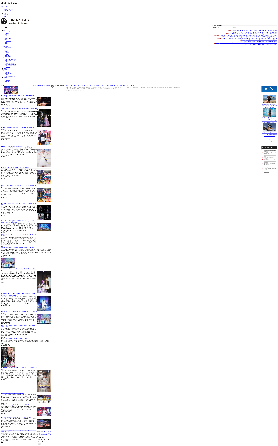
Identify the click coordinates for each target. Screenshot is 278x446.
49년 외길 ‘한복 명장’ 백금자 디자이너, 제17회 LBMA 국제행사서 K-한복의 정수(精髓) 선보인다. (249, 37)
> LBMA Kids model (46, 85)
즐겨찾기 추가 (7, 10)
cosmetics (8, 41)
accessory (8, 44)
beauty (5, 39)
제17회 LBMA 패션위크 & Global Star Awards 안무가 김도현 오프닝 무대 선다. (254, 32)
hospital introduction (11, 59)
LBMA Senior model (11, 65)
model (7, 33)
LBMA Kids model (10, 63)
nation (7, 72)
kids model (8, 38)
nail (7, 43)
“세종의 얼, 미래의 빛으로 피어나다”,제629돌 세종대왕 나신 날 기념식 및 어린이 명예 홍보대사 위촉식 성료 (246, 38)
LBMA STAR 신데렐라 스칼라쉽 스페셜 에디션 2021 (14, 338)
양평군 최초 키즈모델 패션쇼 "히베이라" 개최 (12, 393)
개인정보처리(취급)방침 (107, 85)
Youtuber (8, 35)
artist (7, 34)
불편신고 (86, 85)
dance (7, 51)
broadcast (8, 37)
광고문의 (80, 85)
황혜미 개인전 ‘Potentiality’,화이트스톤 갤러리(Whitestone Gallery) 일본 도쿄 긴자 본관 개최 (251, 33)
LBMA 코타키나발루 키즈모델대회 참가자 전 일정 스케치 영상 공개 (18, 417)
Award (5, 61)
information (9, 74)
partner (5, 69)
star (4, 30)
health (4, 58)
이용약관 (98, 85)
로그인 (5, 16)
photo (7, 55)
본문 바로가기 (4, 6)
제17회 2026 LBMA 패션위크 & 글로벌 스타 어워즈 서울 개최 (258, 40)
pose (7, 54)
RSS (4, 13)
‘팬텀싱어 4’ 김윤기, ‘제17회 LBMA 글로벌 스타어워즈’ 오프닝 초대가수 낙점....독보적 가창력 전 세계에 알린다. (245, 35)
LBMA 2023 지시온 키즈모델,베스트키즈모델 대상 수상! (15, 146)
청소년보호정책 (118, 85)
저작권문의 (92, 85)
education (5, 50)
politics (8, 80)
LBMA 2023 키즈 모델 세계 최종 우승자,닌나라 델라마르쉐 (16, 167)
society (5, 77)
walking (8, 52)
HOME (35, 85)
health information (10, 60)
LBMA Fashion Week (11, 64)
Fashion (5, 68)
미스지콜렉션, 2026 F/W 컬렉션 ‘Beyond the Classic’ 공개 (260, 44)
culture (7, 81)
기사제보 (75, 85)
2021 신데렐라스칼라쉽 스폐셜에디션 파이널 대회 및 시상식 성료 (17, 247)
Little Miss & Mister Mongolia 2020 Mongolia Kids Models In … (16, 405)
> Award (39, 85)
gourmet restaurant (10, 76)
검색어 (216, 27)
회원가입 (5, 14)
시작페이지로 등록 (8, 9)
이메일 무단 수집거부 (128, 85)
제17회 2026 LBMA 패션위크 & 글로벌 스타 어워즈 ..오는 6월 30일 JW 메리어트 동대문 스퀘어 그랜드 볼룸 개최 (245, 43)
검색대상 (40, 439)
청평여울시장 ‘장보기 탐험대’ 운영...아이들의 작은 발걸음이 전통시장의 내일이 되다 (252, 30)
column (8, 48)
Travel (4, 71)
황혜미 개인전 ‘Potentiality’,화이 (270, 159)
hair (7, 42)
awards (8, 67)
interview (5, 46)
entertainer (8, 31)
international (9, 73)
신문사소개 (69, 85)
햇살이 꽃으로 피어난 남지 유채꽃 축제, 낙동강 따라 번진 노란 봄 (257, 41)
